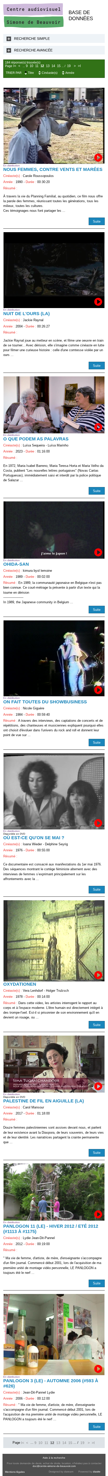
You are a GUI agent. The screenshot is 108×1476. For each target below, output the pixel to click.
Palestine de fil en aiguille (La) (43, 1100)
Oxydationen (19, 984)
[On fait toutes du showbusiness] (54, 658)
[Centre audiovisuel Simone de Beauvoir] (33, 26)
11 (36, 66)
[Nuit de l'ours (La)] (54, 270)
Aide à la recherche (54, 1457)
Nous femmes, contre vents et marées (52, 169)
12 (42, 66)
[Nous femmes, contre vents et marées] (54, 125)
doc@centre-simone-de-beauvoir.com (54, 1466)
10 (31, 66)
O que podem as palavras (36, 438)
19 (69, 66)
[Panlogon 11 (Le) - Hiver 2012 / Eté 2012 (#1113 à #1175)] (54, 1192)
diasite (96, 1471)
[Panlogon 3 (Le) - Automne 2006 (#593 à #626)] (54, 1334)
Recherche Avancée (33, 50)
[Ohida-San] (54, 530)
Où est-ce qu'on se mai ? (33, 837)
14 (53, 66)
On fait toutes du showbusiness (45, 701)
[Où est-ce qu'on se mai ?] (54, 791)
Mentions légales (15, 1471)
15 (59, 66)
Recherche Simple (32, 39)
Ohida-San (16, 564)
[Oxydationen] (54, 941)
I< (14, 66)
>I (79, 66)
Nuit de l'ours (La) (26, 313)
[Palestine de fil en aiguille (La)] (54, 1064)
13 (47, 66)
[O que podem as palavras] (54, 405)
